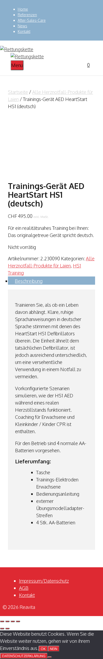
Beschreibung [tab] (29, 281)
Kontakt (24, 31)
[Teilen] (13, 621)
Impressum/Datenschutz (44, 581)
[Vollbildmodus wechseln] (7, 621)
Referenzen (27, 14)
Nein (53, 649)
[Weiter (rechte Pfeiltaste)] (7, 628)
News (22, 26)
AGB (24, 588)
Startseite (18, 92)
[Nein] (50, 657)
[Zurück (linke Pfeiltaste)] (2, 628)
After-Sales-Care (32, 20)
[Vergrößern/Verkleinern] (2, 621)
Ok (43, 649)
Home (23, 9)
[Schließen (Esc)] (18, 621)
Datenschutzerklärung (23, 656)
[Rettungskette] (27, 56)
